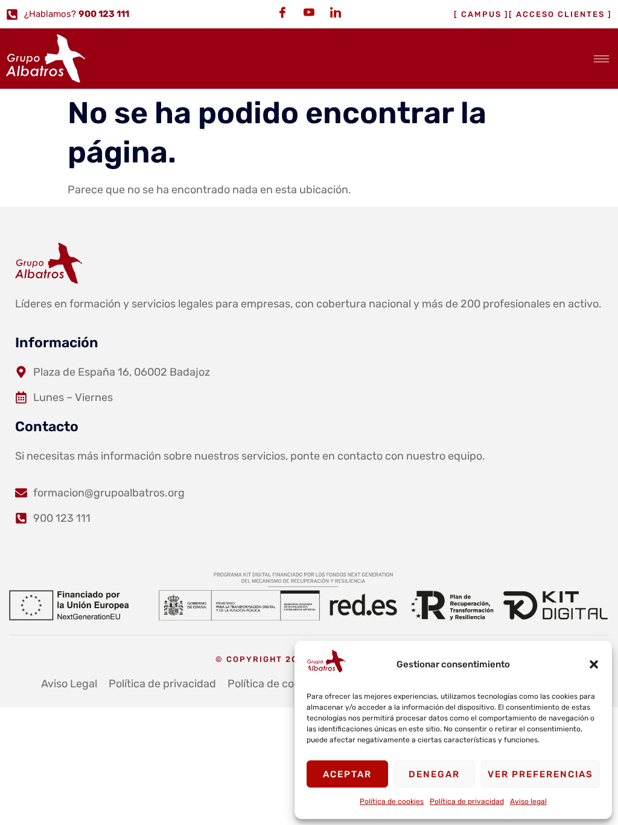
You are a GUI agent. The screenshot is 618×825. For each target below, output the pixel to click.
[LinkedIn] (336, 12)
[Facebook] (282, 12)
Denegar (434, 774)
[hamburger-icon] (601, 59)
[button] (594, 664)
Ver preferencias (540, 774)
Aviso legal (528, 801)
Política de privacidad (467, 801)
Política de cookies (392, 801)
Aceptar (347, 774)
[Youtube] (309, 12)
